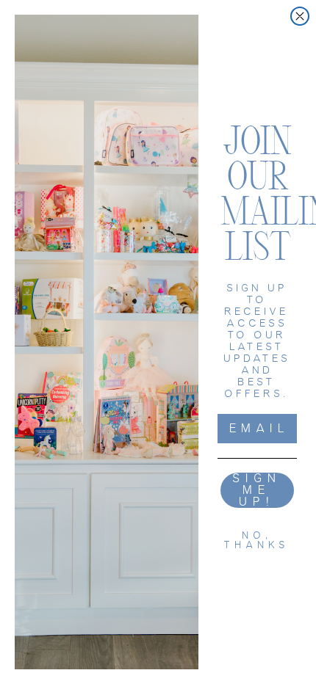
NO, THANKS (257, 540)
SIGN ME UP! (257, 490)
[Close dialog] (300, 16)
